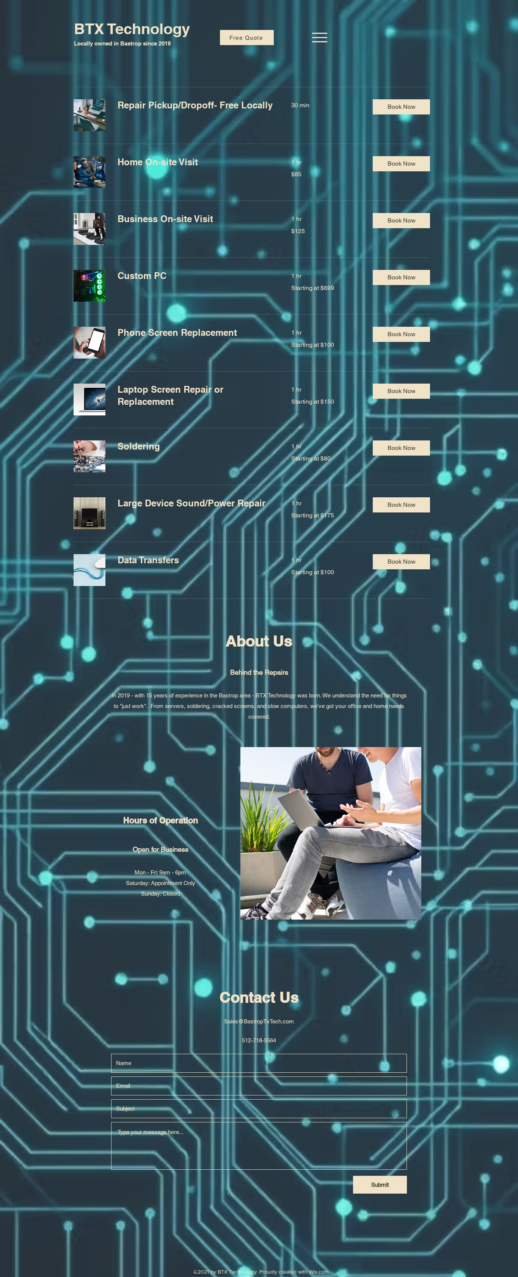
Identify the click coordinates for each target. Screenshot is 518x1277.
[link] (195, 105)
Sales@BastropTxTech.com (259, 1021)
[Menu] (320, 37)
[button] (401, 106)
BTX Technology (132, 29)
